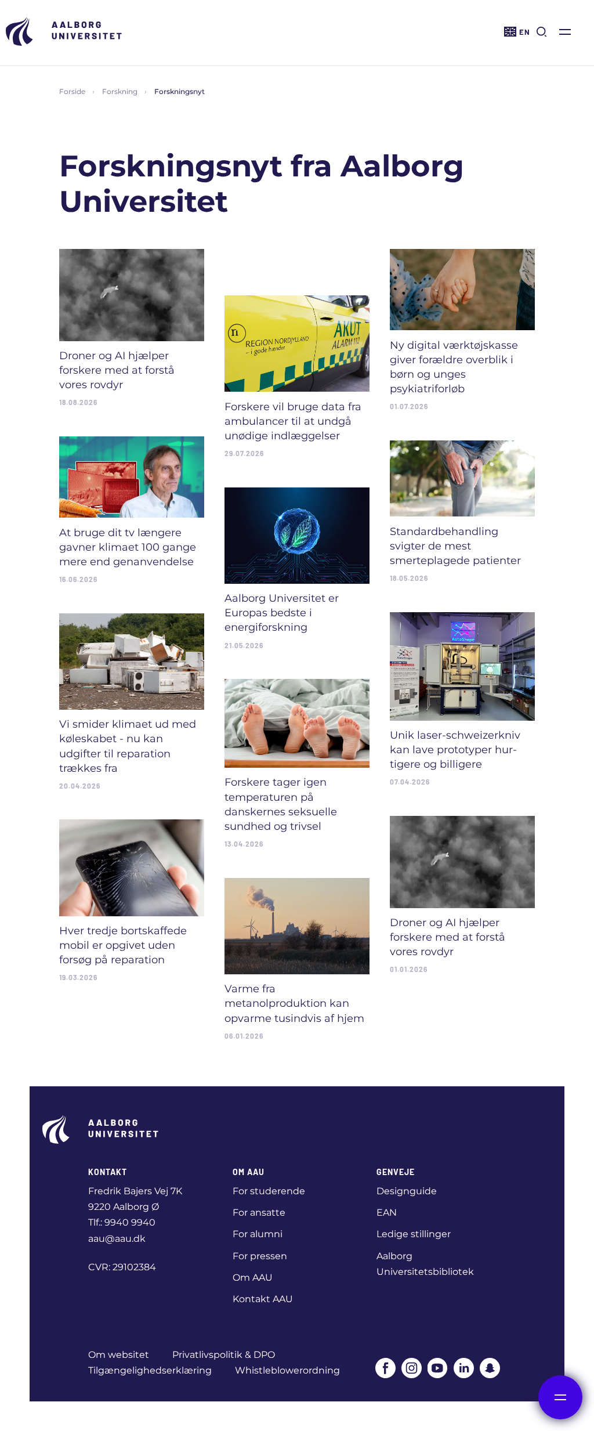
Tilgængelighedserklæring (150, 1370)
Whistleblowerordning (287, 1370)
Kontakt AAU (263, 1298)
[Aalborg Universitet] (64, 31)
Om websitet (118, 1354)
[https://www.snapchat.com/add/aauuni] (490, 1368)
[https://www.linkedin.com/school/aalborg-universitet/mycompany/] (464, 1368)
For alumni (257, 1234)
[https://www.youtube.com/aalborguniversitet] (438, 1368)
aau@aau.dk (117, 1238)
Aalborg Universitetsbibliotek (425, 1264)
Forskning (119, 91)
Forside (72, 91)
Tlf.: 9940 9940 (121, 1222)
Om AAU (253, 1277)
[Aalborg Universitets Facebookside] (385, 1368)
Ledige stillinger (413, 1234)
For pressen (260, 1256)
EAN (386, 1212)
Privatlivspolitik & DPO (223, 1354)
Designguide (406, 1191)
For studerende (269, 1191)
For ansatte (259, 1212)
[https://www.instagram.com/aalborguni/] (411, 1368)
